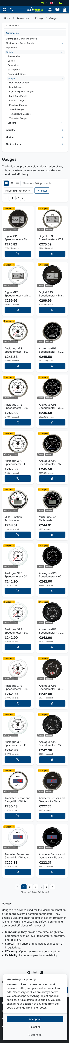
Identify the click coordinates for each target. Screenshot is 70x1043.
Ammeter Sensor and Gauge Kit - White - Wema (17, 856)
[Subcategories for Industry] (62, 130)
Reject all (35, 1026)
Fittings (9, 52)
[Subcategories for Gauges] (62, 78)
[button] (11, 9)
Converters (13, 65)
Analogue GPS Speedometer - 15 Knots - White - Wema (16, 743)
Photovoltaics (13, 144)
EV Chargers (14, 69)
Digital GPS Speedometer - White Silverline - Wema (52, 237)
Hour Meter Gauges (19, 82)
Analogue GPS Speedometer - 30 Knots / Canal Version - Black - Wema (52, 687)
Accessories (14, 56)
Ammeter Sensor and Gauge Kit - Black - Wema (52, 856)
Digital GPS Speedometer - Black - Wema (52, 294)
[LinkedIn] (41, 972)
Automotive (12, 33)
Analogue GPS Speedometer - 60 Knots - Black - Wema (50, 575)
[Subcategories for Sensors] (62, 123)
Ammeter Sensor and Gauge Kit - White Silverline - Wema (17, 799)
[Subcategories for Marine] (62, 137)
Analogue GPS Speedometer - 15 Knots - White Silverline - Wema (16, 462)
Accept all (35, 1019)
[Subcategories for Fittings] (62, 52)
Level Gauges (16, 87)
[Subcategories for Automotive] (62, 33)
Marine (10, 137)
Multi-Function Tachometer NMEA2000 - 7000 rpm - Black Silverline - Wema (52, 518)
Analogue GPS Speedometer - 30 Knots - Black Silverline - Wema (50, 406)
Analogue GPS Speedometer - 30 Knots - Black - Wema (50, 631)
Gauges (11, 78)
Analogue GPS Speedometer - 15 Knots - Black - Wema (50, 743)
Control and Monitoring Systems (22, 38)
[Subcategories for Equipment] (62, 47)
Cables (11, 60)
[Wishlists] (57, 9)
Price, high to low (16, 190)
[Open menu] (4, 9)
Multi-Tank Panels (18, 96)
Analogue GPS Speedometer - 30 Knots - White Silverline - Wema (16, 406)
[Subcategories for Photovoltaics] (62, 144)
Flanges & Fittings (17, 74)
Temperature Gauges (20, 114)
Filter (42, 190)
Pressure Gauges (18, 105)
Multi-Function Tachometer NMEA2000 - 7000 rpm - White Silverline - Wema (18, 518)
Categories (11, 25)
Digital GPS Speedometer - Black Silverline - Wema (17, 237)
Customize (35, 1034)
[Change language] (53, 3)
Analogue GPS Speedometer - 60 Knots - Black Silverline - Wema (50, 350)
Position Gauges (17, 100)
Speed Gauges (16, 109)
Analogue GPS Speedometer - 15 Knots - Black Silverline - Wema (50, 462)
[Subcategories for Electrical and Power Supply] (62, 43)
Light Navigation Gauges (21, 91)
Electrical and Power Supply (20, 43)
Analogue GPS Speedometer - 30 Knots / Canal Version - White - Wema (18, 687)
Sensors (12, 122)
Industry (10, 130)
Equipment (11, 47)
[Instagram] (35, 972)
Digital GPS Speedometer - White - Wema (18, 294)
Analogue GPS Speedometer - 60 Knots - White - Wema (16, 575)
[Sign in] (50, 9)
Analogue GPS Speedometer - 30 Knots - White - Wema (16, 631)
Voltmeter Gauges (18, 118)
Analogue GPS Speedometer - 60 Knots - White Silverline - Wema (16, 350)
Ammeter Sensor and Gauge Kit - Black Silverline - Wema (52, 799)
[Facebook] (29, 972)
